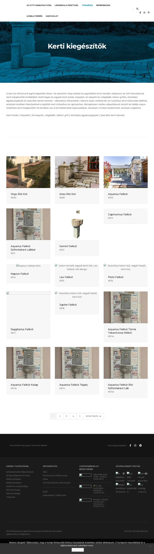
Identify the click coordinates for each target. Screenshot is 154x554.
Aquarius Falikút (118, 194)
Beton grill (63, 115)
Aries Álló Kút (67, 194)
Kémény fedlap (13, 493)
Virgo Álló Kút (19, 194)
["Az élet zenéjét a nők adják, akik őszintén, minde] (132, 476)
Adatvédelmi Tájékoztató (54, 495)
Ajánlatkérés (34, 16)
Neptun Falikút (20, 273)
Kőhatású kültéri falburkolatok (20, 472)
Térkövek (10, 497)
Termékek (87, 5)
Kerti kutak (12, 115)
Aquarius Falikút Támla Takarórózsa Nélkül (122, 331)
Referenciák (103, 5)
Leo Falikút (66, 277)
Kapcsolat (52, 16)
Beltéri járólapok (13, 483)
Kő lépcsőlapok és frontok (18, 475)
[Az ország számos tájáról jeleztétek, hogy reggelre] (143, 488)
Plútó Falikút (115, 277)
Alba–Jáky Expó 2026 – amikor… (100, 475)
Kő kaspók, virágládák (43, 115)
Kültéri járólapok (13, 479)
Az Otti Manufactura (39, 5)
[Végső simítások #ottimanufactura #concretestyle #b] (120, 488)
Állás (45, 472)
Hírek (45, 479)
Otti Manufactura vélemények (56, 483)
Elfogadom (78, 550)
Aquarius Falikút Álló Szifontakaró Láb (120, 386)
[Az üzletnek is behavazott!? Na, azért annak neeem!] (132, 488)
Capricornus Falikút (120, 214)
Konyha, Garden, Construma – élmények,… (101, 501)
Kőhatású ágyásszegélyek (85, 115)
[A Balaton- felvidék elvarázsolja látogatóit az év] (120, 476)
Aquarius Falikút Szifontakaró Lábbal (23, 248)
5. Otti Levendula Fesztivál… (98, 488)
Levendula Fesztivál (67, 5)
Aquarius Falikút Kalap (24, 384)
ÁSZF (45, 492)
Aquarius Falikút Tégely (73, 384)
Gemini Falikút (68, 246)
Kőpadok (25, 115)
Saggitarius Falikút (22, 329)
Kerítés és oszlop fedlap (17, 486)
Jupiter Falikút (68, 304)
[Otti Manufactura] (11, 10)
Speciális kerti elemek (112, 115)
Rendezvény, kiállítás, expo (55, 475)
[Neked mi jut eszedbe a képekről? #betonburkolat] (143, 476)
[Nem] (150, 546)
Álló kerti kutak (13, 490)
